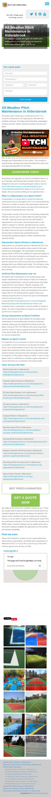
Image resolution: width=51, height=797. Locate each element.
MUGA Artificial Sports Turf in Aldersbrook (20, 784)
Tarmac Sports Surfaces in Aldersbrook (19, 779)
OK (40, 566)
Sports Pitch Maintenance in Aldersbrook (18, 786)
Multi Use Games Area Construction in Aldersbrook (22, 764)
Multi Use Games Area (39, 793)
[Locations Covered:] (2, 3)
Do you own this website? (15, 566)
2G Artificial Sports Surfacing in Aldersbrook (21, 772)
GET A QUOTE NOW (25, 500)
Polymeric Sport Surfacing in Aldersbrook (20, 769)
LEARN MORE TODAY (25, 172)
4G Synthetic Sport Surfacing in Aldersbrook (21, 776)
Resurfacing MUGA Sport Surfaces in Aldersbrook (21, 791)
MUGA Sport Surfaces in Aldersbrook (17, 762)
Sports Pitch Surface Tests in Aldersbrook (18, 788)
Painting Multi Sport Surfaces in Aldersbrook (21, 781)
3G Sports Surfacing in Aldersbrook (18, 774)
